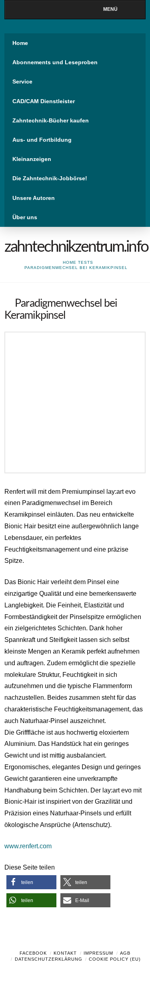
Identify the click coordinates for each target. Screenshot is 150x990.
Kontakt (65, 953)
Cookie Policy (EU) (115, 959)
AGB (125, 953)
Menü (110, 9)
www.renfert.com (28, 846)
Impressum (98, 953)
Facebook (33, 953)
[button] (31, 882)
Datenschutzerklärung (48, 959)
